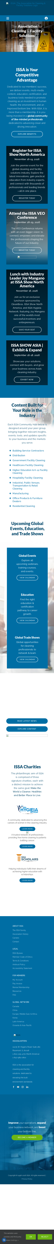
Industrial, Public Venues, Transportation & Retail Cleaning (26, 485)
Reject (44, 1237)
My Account (17, 980)
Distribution (19, 455)
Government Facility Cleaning (29, 460)
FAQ (14, 995)
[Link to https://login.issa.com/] (46, 18)
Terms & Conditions (21, 961)
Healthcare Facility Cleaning (28, 465)
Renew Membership (21, 987)
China (15, 1010)
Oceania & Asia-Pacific (22, 1025)
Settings (14, 1240)
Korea (15, 1018)
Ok (31, 1237)
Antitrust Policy (19, 964)
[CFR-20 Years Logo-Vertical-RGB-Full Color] (27, 832)
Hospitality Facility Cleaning (28, 477)
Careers (16, 938)
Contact (16, 942)
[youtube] (18, 1087)
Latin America (18, 1022)
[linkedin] (27, 1087)
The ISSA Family (19, 930)
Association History (21, 934)
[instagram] (23, 1087)
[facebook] (14, 1087)
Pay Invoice (17, 984)
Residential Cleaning (24, 506)
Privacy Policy (27, 1179)
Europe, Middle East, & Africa (25, 1014)
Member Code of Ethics (22, 957)
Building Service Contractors (28, 450)
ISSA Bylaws (18, 953)
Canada (16, 1006)
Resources (17, 991)
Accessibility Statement (22, 968)
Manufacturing (21, 493)
